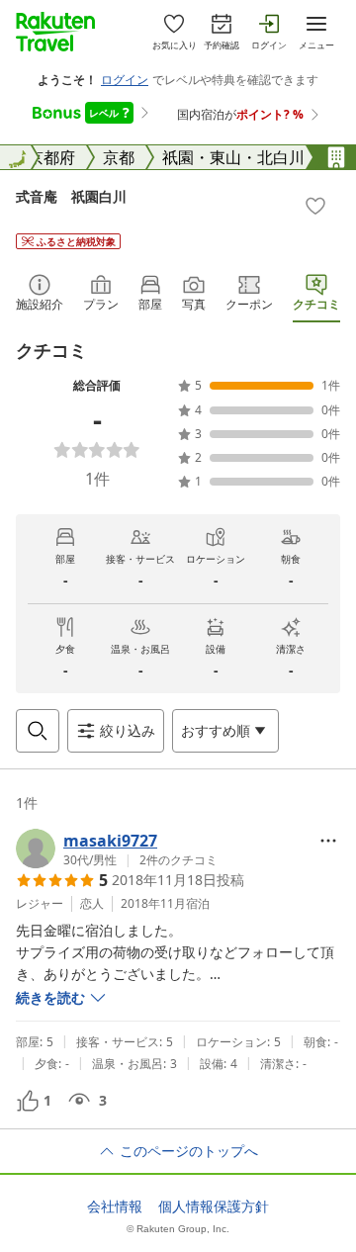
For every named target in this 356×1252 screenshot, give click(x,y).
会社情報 (114, 1206)
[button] (117, 848)
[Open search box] (37, 731)
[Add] (315, 205)
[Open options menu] (328, 840)
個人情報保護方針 (213, 1206)
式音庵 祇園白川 (71, 196)
